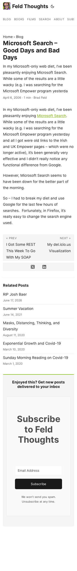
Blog (19, 37)
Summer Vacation (18, 308)
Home (8, 37)
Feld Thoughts (30, 6)
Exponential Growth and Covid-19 (32, 343)
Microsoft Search (51, 116)
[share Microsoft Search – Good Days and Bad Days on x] (32, 267)
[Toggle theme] (52, 6)
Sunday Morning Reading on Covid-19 (35, 358)
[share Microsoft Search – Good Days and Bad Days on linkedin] (44, 267)
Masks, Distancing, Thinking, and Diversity (31, 326)
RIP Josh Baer (15, 294)
